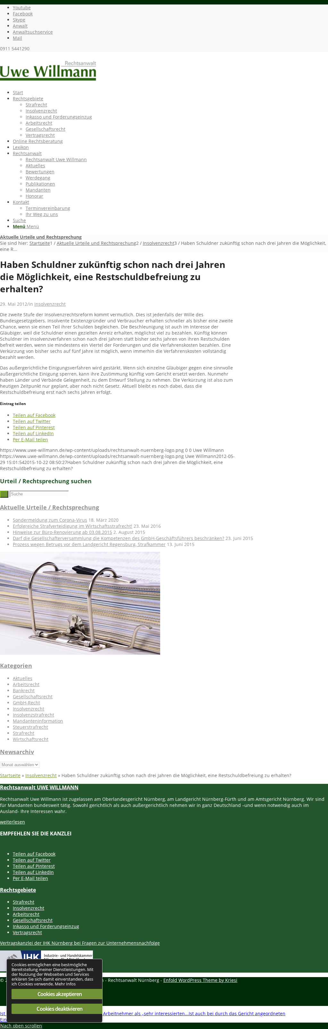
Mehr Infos (65, 984)
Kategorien (16, 665)
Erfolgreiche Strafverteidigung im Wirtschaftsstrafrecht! (72, 526)
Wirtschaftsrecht (30, 739)
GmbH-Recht (26, 703)
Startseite (10, 775)
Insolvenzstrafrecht (33, 715)
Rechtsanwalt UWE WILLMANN (39, 787)
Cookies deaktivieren (59, 1008)
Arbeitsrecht (26, 684)
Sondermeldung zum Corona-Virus (50, 520)
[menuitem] (170, 92)
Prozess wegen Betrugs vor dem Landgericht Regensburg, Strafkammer (89, 544)
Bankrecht (24, 690)
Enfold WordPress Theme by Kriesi (200, 980)
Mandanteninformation (38, 721)
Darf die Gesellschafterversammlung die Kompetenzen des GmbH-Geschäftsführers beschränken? (118, 538)
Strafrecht (23, 733)
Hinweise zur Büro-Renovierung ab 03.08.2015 (62, 532)
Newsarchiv (17, 752)
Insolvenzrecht (50, 304)
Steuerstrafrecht (30, 727)
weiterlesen (12, 822)
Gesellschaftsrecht (33, 696)
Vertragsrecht (27, 932)
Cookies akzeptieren (59, 994)
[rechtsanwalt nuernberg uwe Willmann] (48, 82)
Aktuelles (22, 678)
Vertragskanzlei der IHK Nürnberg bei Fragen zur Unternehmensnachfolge (80, 943)
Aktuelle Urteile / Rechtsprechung (49, 507)
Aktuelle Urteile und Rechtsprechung (41, 237)
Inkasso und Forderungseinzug (46, 926)
